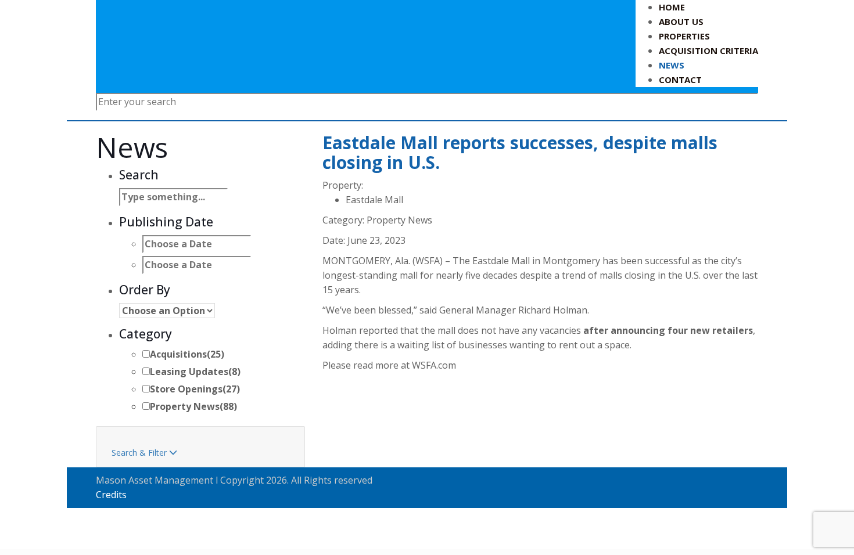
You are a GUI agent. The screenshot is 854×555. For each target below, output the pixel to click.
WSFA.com (434, 365)
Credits (111, 494)
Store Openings (195, 389)
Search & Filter (144, 452)
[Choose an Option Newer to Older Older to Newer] (167, 310)
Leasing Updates (195, 371)
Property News (193, 406)
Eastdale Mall (374, 199)
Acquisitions (187, 354)
